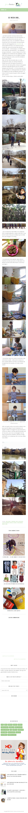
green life (15, 729)
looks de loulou (4, 727)
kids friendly (4, 734)
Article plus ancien (19, 659)
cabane (13, 521)
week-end (4, 524)
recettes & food (18, 727)
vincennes (20, 522)
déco (2, 724)
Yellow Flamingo (17, 421)
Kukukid (20, 521)
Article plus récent (8, 656)
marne (7, 522)
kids (17, 521)
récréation (11, 727)
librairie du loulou (12, 734)
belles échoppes (11, 732)
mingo (11, 522)
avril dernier (19, 44)
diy (10, 729)
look (3, 522)
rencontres (20, 729)
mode (15, 522)
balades (8, 521)
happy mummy (4, 732)
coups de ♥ (18, 732)
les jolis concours (5, 729)
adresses (20, 724)
